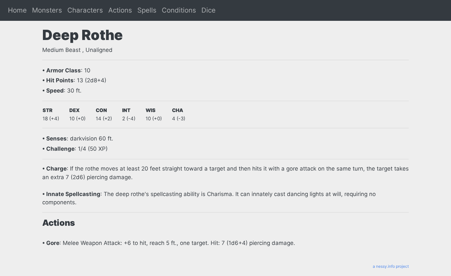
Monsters (47, 10)
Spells (146, 10)
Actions (120, 10)
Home (17, 10)
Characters (85, 10)
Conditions (179, 10)
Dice (208, 10)
